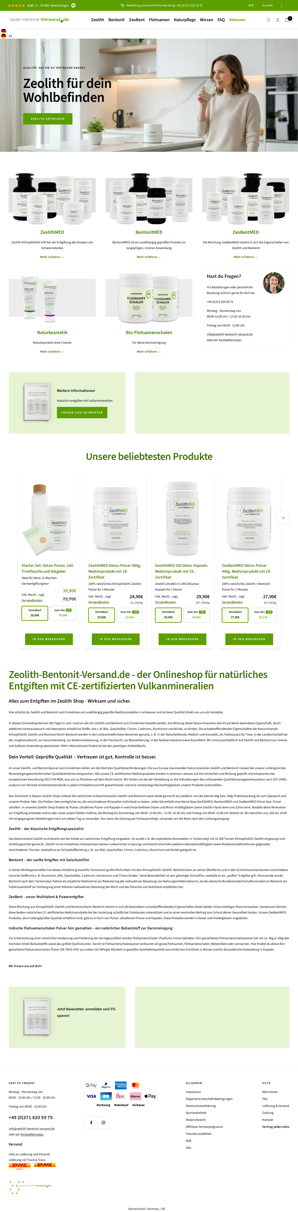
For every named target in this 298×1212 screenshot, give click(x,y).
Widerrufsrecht (196, 1120)
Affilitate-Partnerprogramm (204, 1127)
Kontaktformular (230, 340)
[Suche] (269, 20)
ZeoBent (137, 20)
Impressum (193, 1092)
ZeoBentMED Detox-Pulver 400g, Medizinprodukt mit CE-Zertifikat (247, 571)
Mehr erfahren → (52, 257)
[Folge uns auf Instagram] (103, 1123)
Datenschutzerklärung (201, 1106)
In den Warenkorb (49, 639)
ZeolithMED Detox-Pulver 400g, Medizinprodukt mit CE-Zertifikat (114, 571)
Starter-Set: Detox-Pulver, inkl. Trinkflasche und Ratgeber (48, 568)
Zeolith (97, 20)
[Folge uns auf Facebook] (91, 1123)
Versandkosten (32, 600)
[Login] (278, 20)
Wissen (206, 20)
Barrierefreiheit (196, 1113)
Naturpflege (185, 20)
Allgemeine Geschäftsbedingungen (209, 1099)
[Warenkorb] (287, 20)
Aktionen (237, 20)
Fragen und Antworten (82, 413)
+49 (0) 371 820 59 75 (189, 5)
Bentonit (116, 20)
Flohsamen (159, 20)
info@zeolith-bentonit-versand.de (230, 334)
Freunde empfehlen (199, 1134)
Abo (188, 1147)
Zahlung (268, 1113)
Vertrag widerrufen (275, 1127)
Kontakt (267, 5)
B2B (250, 5)
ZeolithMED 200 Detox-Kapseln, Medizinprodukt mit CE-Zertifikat (181, 571)
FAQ (221, 20)
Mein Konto (270, 1092)
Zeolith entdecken (48, 119)
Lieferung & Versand (275, 1106)
